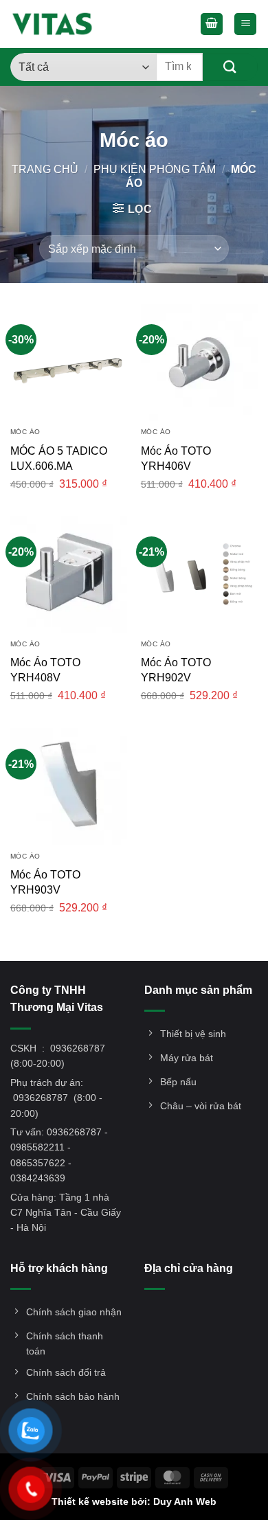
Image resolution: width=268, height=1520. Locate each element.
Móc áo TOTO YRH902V (176, 670)
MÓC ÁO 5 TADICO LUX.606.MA (58, 458)
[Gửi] (230, 67)
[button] (212, 24)
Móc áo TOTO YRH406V (176, 458)
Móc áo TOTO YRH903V (45, 882)
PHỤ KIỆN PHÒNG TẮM (154, 169)
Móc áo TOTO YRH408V (45, 670)
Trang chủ (45, 169)
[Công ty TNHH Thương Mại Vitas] (56, 24)
